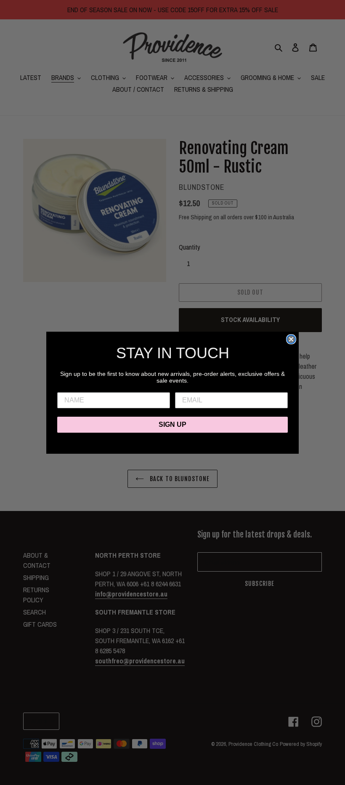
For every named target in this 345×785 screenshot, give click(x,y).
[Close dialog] (291, 339)
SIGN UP (172, 424)
